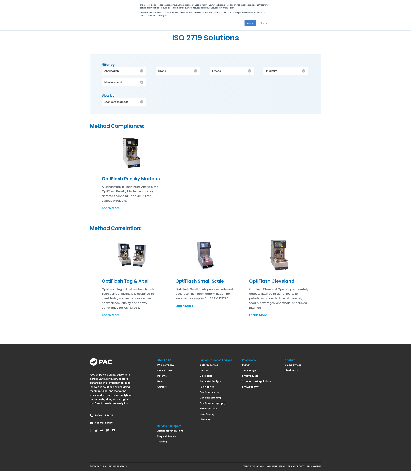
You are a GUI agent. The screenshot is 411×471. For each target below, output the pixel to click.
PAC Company (165, 365)
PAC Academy (250, 386)
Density (204, 370)
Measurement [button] (113, 82)
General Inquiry (104, 422)
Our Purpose (164, 370)
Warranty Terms (276, 466)
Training (162, 441)
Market (246, 365)
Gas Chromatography (212, 403)
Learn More (111, 208)
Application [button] (111, 70)
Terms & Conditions (254, 466)
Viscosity (205, 419)
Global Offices (292, 365)
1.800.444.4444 (104, 415)
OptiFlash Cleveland (271, 281)
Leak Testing (207, 414)
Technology (249, 370)
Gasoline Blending (210, 397)
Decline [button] (264, 22)
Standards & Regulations (256, 381)
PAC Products (250, 375)
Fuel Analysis (207, 386)
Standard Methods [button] (116, 101)
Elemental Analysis (210, 381)
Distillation (206, 375)
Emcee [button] (216, 70)
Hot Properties (208, 408)
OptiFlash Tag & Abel (125, 281)
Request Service (166, 436)
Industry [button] (271, 70)
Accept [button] (250, 22)
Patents (162, 375)
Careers (162, 386)
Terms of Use (314, 466)
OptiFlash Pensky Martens (131, 179)
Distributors (291, 370)
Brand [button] (162, 70)
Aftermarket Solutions (170, 430)
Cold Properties (209, 365)
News (160, 381)
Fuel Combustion (209, 392)
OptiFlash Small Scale (199, 281)
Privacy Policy (296, 466)
